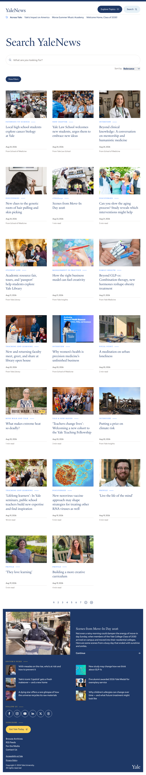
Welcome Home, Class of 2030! (101, 17)
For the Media (13, 746)
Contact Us (11, 749)
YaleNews (16, 11)
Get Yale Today (16, 729)
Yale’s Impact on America (36, 17)
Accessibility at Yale (14, 756)
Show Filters (13, 79)
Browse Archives (14, 738)
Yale (136, 767)
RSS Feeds (11, 742)
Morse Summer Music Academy (68, 17)
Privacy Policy (11, 760)
